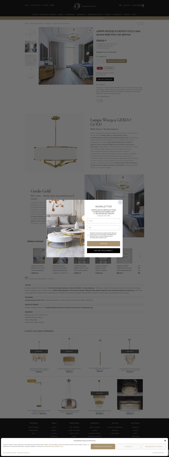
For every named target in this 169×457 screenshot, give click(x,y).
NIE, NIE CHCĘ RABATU (103, 251)
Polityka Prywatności (23, 452)
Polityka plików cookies (9, 452)
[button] (165, 441)
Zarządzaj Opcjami (154, 446)
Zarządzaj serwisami (158, 452)
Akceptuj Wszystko (103, 446)
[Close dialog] (120, 202)
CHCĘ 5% (103, 244)
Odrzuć (128, 446)
